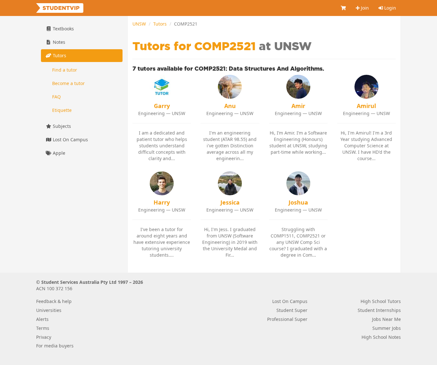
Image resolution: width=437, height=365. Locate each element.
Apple (58, 153)
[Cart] (343, 8)
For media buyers (55, 346)
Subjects (61, 126)
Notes (58, 42)
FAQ (56, 97)
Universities (48, 310)
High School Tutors (381, 301)
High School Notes (381, 337)
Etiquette (62, 110)
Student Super (291, 310)
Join (364, 8)
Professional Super (287, 319)
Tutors (160, 24)
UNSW (139, 24)
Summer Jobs (386, 328)
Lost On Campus (70, 139)
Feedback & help (54, 301)
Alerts (42, 319)
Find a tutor (64, 70)
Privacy (43, 337)
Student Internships (379, 310)
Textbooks (63, 29)
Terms (42, 328)
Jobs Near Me (386, 319)
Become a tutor (68, 83)
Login (389, 8)
